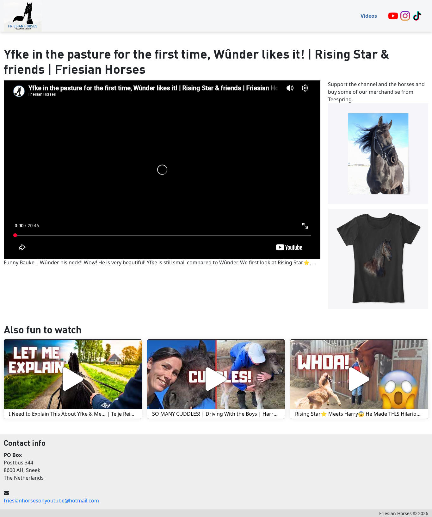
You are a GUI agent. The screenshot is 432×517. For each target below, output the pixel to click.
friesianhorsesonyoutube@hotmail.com (51, 500)
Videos (369, 15)
